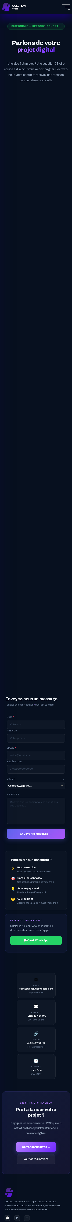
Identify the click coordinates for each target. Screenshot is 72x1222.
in (17, 1218)
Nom (10, 717)
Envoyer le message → (36, 833)
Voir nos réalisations (36, 1159)
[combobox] (36, 785)
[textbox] (33, 785)
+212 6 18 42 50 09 (36, 1015)
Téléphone (14, 761)
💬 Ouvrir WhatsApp (36, 940)
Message (14, 794)
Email (11, 748)
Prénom (12, 731)
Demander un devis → (36, 1146)
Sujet (12, 779)
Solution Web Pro (36, 1043)
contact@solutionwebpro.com (36, 988)
